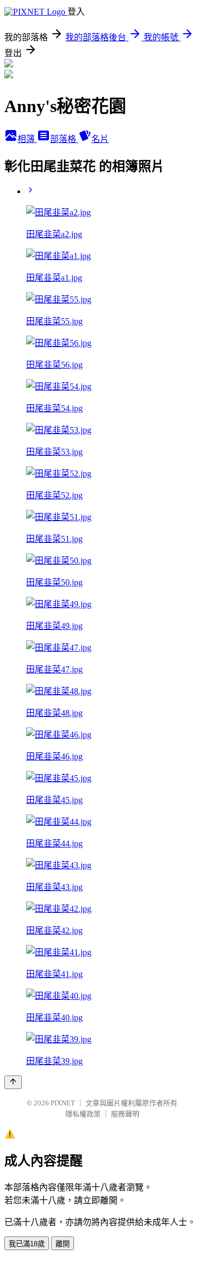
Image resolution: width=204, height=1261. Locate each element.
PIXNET (63, 1103)
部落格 (64, 139)
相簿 (27, 139)
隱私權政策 (83, 1114)
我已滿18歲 (27, 1244)
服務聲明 (125, 1114)
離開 (62, 1244)
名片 (100, 139)
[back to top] (13, 1082)
